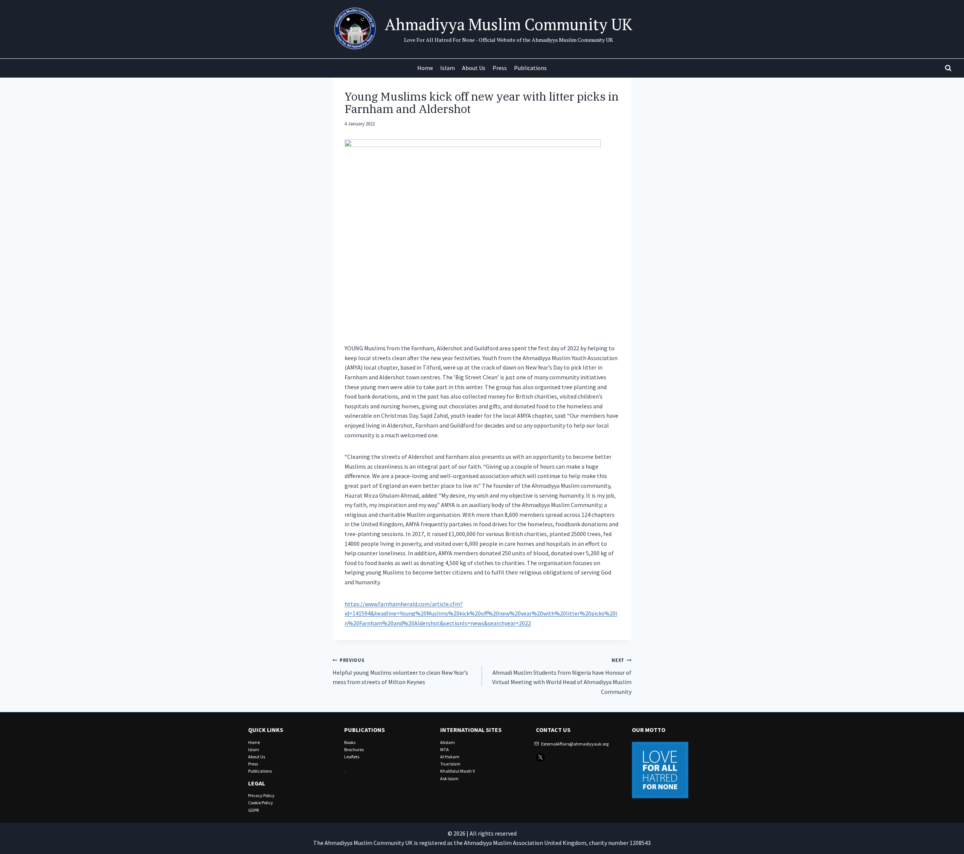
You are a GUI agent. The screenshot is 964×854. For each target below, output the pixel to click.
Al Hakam (449, 756)
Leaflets (351, 756)
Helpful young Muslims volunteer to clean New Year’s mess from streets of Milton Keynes (400, 671)
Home (425, 68)
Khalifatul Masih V (457, 771)
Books (349, 742)
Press (500, 68)
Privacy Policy (261, 795)
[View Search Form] (948, 68)
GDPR (253, 810)
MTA (444, 749)
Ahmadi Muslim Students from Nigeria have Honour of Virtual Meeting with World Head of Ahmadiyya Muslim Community (561, 676)
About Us (473, 68)
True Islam (450, 764)
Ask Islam (449, 778)
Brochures (354, 749)
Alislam (447, 742)
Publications (530, 68)
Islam (447, 68)
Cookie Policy (260, 802)
